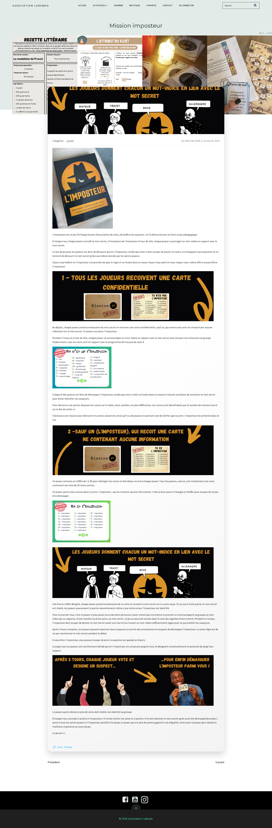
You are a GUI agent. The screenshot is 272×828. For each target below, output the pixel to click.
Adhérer (118, 5)
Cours (60, 746)
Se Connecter (186, 5)
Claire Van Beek (192, 140)
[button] (261, 33)
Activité (70, 140)
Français (68, 746)
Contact (168, 5)
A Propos (151, 5)
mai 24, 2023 (213, 140)
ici (64, 733)
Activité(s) (99, 5)
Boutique (134, 5)
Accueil (82, 5)
